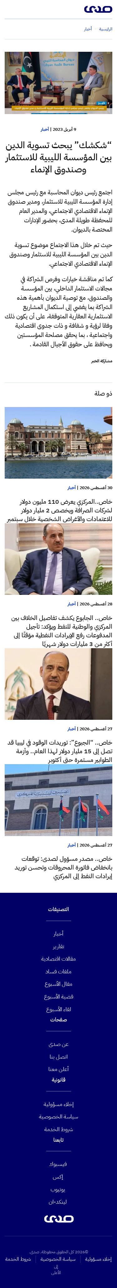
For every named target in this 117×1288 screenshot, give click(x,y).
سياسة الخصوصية (58, 1116)
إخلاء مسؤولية (59, 1104)
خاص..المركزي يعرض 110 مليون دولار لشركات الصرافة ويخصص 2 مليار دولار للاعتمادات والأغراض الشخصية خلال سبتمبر (59, 510)
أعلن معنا (58, 1069)
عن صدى (59, 1044)
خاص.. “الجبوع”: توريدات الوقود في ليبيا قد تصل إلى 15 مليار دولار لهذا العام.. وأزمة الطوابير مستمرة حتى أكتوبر (59, 751)
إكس (58, 1176)
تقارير (58, 946)
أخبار (45, 129)
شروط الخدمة (58, 1129)
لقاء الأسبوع (58, 1009)
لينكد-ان (58, 1201)
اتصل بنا (59, 1056)
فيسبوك (58, 1164)
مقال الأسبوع (58, 984)
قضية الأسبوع (58, 996)
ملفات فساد (58, 971)
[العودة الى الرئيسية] (98, 9)
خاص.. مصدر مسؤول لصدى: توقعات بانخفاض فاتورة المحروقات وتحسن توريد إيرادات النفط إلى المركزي (63, 867)
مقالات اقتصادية (58, 958)
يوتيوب (58, 1189)
